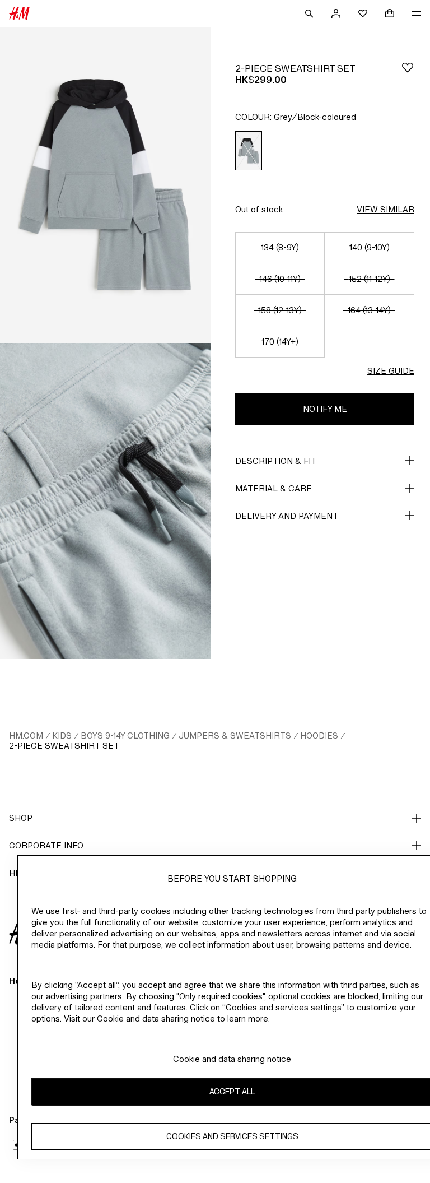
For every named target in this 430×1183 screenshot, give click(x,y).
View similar (385, 209)
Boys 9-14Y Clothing (125, 735)
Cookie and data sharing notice (232, 1059)
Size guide (390, 370)
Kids (62, 735)
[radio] (248, 151)
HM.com (26, 735)
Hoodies (319, 735)
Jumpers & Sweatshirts (235, 735)
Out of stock (259, 209)
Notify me (325, 409)
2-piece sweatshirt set (64, 745)
